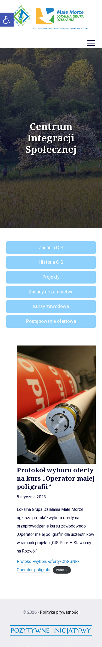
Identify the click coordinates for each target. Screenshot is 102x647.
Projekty (51, 277)
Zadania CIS (51, 247)
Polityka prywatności (60, 612)
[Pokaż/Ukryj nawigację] (91, 43)
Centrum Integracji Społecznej (51, 138)
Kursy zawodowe (51, 306)
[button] (7, 20)
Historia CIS (51, 262)
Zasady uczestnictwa (51, 291)
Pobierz (61, 570)
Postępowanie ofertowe (51, 321)
